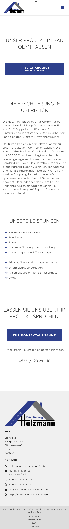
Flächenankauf (13, 445)
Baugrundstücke (14, 441)
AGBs (34, 523)
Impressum (34, 516)
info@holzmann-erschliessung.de (28, 489)
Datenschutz (34, 519)
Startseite (10, 437)
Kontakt (9, 452)
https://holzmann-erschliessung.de (29, 494)
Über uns (10, 449)
